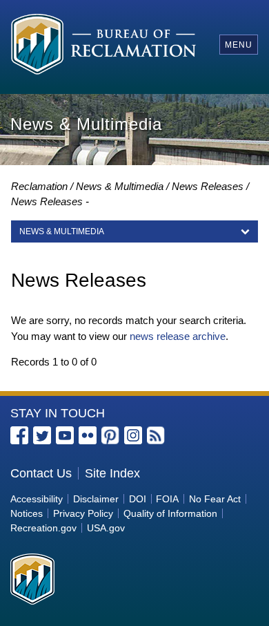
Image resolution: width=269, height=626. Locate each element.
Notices (26, 513)
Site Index (112, 473)
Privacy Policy (83, 513)
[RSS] (156, 435)
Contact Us (41, 473)
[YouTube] (65, 435)
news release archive (178, 336)
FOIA (167, 498)
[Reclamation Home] (104, 44)
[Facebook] (19, 435)
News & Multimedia (119, 186)
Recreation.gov (43, 527)
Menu (238, 45)
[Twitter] (42, 435)
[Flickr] (88, 435)
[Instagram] (133, 435)
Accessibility (36, 498)
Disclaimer (96, 498)
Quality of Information (170, 513)
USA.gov (106, 527)
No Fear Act (215, 498)
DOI (137, 498)
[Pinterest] (110, 435)
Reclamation (39, 186)
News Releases (207, 186)
